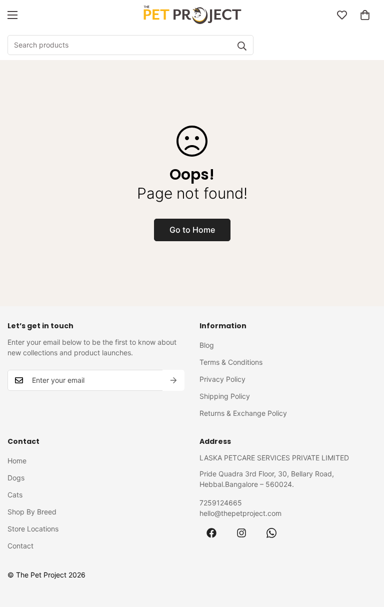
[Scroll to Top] (364, 552)
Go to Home (192, 230)
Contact (21, 545)
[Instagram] (242, 533)
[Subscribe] (173, 380)
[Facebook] (212, 533)
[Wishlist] (342, 15)
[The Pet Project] (192, 15)
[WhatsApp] (272, 533)
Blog (207, 345)
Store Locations (33, 528)
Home (17, 460)
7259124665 (221, 502)
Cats (15, 494)
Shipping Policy (225, 396)
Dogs (16, 477)
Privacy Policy (223, 379)
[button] (365, 15)
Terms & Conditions (231, 362)
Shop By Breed (32, 511)
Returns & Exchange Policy (243, 413)
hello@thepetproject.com (241, 513)
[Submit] (242, 46)
